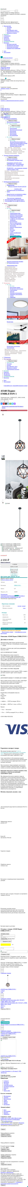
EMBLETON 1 (17, 585)
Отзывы (16, 595)
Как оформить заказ (12, 30)
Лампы (20, 153)
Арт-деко (17, 144)
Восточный (24, 143)
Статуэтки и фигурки (15, 224)
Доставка (9, 27)
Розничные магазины (12, 47)
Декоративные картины (16, 214)
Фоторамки (13, 225)
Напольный (13, 132)
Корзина (6, 1112)
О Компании (7, 35)
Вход (5, 380)
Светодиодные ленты (16, 150)
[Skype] (12, 404)
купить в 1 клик (14, 566)
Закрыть (3, 1129)
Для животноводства (10, 199)
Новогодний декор (16, 237)
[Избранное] (3, 401)
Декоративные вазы (15, 213)
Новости (6, 1088)
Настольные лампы (16, 148)
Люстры (10, 147)
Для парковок (8, 201)
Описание (11, 595)
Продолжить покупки (6, 1136)
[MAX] (15, 404)
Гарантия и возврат (9, 597)
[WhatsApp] (10, 404)
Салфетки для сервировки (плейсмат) (15, 272)
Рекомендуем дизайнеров (13, 48)
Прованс (12, 146)
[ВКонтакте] (1, 404)
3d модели (6, 38)
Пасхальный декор (15, 235)
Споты (24, 148)
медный (19, 606)
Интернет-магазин (12, 44)
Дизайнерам (7, 40)
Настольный (13, 134)
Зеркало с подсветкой (18, 151)
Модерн (12, 142)
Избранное (6, 1114)
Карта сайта (7, 1090)
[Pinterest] (4, 404)
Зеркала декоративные (16, 227)
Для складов (15, 201)
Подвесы (7, 150)
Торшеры (7, 148)
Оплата (9, 28)
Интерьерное (7, 1096)
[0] (1, 85)
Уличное (6, 1097)
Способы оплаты (8, 1085)
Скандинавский (17, 143)
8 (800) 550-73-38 (5, 68)
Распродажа (7, 283)
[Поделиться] (6, 401)
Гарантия (6, 37)
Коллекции (7, 1104)
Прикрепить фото (6, 941)
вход (5, 51)
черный (23, 606)
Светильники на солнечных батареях (14, 175)
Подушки (12, 230)
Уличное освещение (12, 159)
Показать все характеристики (8, 628)
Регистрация (7, 381)
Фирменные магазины (13, 45)
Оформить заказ (5, 1149)
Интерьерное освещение (10, 118)
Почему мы (17, 597)
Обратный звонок (5, 67)
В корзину (5, 1037)
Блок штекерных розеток (11, 173)
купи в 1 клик (12, 1037)
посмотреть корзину (18, 100)
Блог (5, 1089)
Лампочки (12, 297)
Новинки (7, 115)
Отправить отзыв (5, 954)
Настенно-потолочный (16, 130)
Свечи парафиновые (15, 232)
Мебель (12, 234)
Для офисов (21, 201)
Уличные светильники (16, 293)
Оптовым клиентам (9, 41)
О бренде (6, 1081)
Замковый (12, 144)
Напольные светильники (11, 172)
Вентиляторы (8, 151)
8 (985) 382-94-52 (5, 108)
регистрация (7, 52)
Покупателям (7, 26)
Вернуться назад (12, 120)
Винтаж (22, 144)
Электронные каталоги (13, 31)
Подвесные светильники (16, 288)
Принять (3, 1185)
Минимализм (17, 142)
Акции (5, 117)
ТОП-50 (6, 114)
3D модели (6, 373)
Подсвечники (13, 221)
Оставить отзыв (5, 933)
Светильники (16, 147)
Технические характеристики (9, 406)
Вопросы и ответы (12, 33)
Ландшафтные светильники (12, 178)
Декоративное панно (15, 217)
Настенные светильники (17, 171)
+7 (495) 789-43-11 (14, 1118)
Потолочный (13, 128)
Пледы (12, 228)
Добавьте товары (5, 88)
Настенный (13, 131)
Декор (5, 203)
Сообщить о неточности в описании (11, 630)
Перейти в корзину (5, 1134)
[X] (6, 404)
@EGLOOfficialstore (14, 1119)
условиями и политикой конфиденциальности (11, 1183)
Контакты (6, 42)
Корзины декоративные (16, 216)
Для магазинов (20, 199)
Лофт (11, 143)
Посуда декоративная (15, 223)
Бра (6, 147)
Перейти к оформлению (7, 1172)
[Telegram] (8, 404)
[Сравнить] (9, 401)
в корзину (14, 564)
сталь (24, 608)
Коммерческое (10, 185)
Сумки (12, 231)
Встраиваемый (14, 135)
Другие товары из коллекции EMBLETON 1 (13, 1024)
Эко (16, 146)
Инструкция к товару (7, 632)
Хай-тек (23, 142)
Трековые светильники (11, 153)
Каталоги (6, 34)
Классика (19, 146)
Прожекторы (8, 179)
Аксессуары (8, 176)
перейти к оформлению (7, 100)
